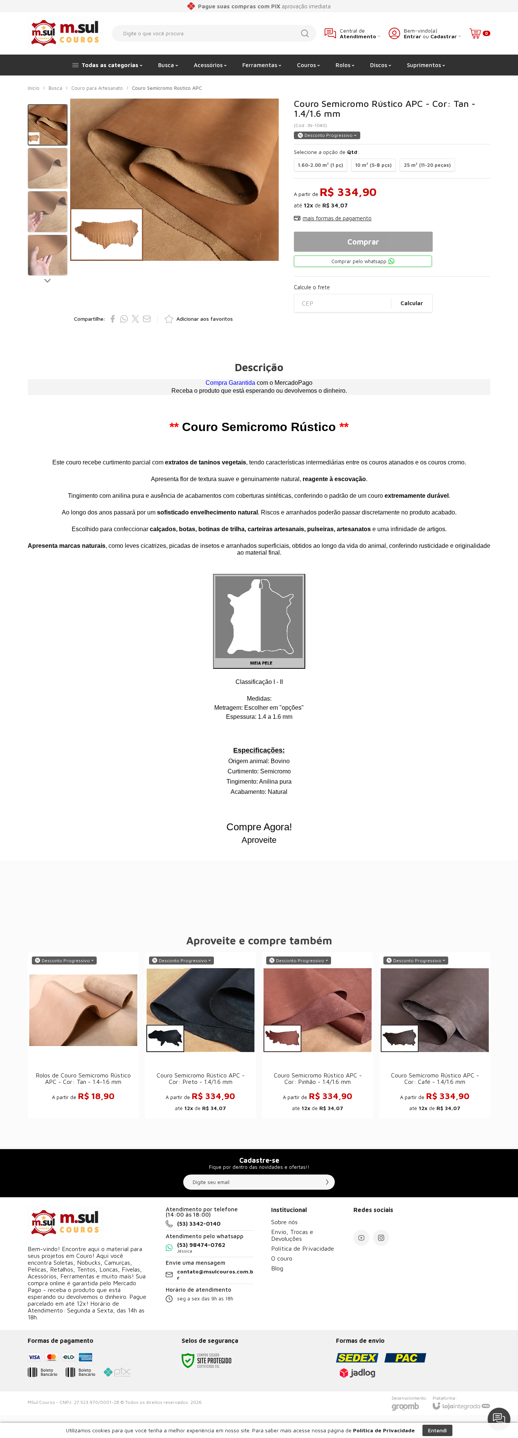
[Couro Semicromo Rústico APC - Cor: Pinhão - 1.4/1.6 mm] (317, 1035)
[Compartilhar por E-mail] (147, 319)
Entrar (412, 36)
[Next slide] (47, 280)
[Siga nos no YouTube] (361, 1238)
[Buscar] (305, 33)
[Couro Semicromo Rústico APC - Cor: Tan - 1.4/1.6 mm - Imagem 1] (47, 125)
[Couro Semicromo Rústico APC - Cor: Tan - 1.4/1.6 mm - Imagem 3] (47, 211)
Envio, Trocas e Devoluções (292, 1235)
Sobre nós (284, 1221)
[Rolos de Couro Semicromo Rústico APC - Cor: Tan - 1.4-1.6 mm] (83, 1035)
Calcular (411, 303)
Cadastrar (443, 36)
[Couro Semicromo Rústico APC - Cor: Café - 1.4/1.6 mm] (435, 1035)
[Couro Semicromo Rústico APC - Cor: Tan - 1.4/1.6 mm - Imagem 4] (47, 255)
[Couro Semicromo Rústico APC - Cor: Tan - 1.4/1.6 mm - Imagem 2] (47, 168)
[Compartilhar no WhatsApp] (124, 319)
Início (33, 88)
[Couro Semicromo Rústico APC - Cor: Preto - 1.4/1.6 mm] (200, 1035)
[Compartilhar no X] (135, 319)
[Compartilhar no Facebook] (112, 319)
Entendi (437, 1430)
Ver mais (83, 1059)
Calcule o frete (312, 287)
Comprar (363, 241)
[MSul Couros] (66, 33)
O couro (281, 1258)
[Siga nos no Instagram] (381, 1238)
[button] (47, 125)
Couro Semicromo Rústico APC (167, 88)
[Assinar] (327, 1182)
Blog (277, 1268)
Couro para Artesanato (97, 88)
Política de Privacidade (302, 1248)
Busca (55, 88)
